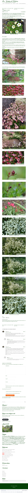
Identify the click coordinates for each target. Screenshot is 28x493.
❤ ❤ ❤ (16, 444)
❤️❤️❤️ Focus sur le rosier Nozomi (6, 453)
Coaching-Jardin (7, 3)
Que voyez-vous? (7, 443)
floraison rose (24, 320)
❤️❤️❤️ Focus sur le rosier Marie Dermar (7, 454)
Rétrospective (18, 443)
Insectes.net (3, 472)
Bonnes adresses (22, 437)
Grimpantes (22, 440)
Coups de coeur (19, 439)
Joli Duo (8, 441)
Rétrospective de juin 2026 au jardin (7, 450)
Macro (16, 441)
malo (3, 11)
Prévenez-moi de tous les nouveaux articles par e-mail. (13, 393)
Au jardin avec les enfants (21, 436)
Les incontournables (12, 441)
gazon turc (3, 321)
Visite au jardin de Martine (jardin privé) (7, 455)
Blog (11, 3)
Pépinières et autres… (5, 465)
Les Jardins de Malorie (10, 1)
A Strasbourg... (16, 436)
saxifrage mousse (13, 321)
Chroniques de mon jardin (15, 438)
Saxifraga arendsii (8, 321)
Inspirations (5, 441)
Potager (3, 443)
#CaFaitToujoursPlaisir (22, 3)
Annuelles (6, 436)
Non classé (18, 441)
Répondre (24, 331)
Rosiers (14, 443)
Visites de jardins (5, 444)
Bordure (6, 320)
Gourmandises (19, 440)
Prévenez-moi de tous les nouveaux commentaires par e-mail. (13, 391)
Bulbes (3, 438)
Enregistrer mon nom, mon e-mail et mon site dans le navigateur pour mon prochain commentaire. (15, 387)
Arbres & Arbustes (11, 436)
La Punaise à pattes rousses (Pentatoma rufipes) (8, 449)
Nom (6, 375)
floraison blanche (14, 320)
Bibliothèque (18, 437)
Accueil (3, 3)
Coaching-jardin (6, 439)
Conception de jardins (11, 439)
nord (5, 321)
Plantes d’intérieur (17, 442)
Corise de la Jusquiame (5, 460)
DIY (22, 439)
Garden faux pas (15, 440)
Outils (5, 442)
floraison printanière (19, 320)
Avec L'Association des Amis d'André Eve (8, 437)
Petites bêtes (13, 442)
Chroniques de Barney (7, 438)
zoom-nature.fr (4, 473)
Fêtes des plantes (11, 440)
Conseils (15, 439)
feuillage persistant (10, 320)
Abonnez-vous (5, 419)
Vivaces (7, 319)
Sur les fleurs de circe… (5, 459)
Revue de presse (11, 443)
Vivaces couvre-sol (13, 444)
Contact (17, 3)
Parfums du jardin (8, 442)
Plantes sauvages (22, 442)
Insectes (3, 441)
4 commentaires (23, 11)
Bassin (16, 437)
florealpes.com (4, 474)
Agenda (3, 436)
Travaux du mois (22, 443)
